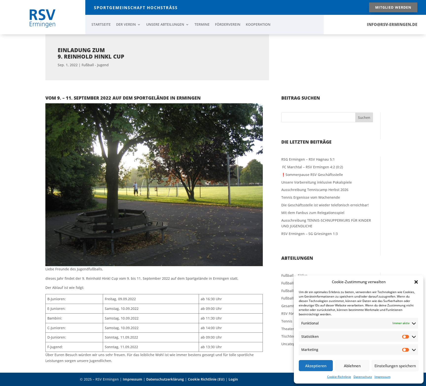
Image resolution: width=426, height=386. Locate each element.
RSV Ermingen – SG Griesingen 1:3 (309, 233)
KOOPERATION (258, 25)
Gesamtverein (292, 305)
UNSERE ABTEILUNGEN (165, 25)
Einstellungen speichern (395, 365)
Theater (287, 328)
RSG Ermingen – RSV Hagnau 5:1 (308, 159)
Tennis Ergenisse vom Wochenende (310, 197)
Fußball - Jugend (95, 65)
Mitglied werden (393, 7)
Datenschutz (363, 377)
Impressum (382, 377)
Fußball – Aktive (294, 275)
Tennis (286, 321)
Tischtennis (290, 336)
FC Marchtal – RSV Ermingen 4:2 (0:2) (312, 167)
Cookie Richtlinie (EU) (206, 379)
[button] (416, 281)
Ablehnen (352, 365)
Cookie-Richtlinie (339, 377)
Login (233, 379)
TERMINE (202, 25)
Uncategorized (293, 344)
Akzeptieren (315, 365)
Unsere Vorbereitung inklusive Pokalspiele (316, 182)
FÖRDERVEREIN (227, 25)
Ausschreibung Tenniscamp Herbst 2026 (314, 189)
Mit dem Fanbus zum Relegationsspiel (312, 212)
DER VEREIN (126, 25)
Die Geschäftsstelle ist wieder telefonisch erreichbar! (325, 205)
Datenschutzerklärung (165, 379)
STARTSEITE (101, 25)
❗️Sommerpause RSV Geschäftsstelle (312, 174)
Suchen (364, 117)
